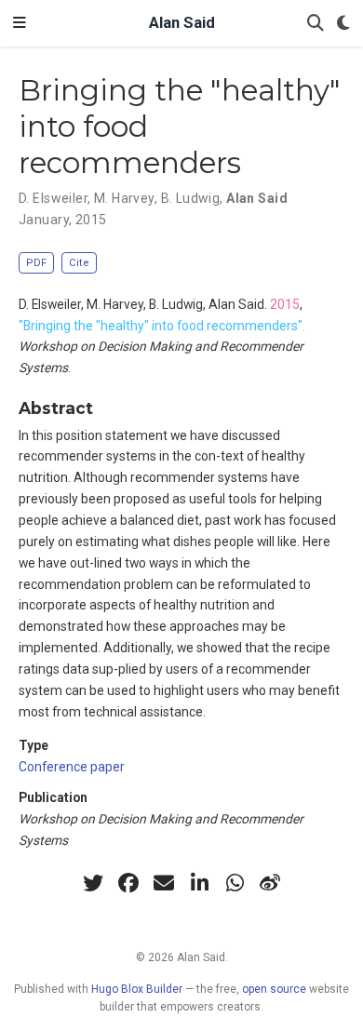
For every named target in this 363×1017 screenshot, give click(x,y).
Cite (79, 263)
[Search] (315, 23)
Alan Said (182, 23)
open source (274, 989)
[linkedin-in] (199, 883)
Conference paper (72, 766)
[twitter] (93, 883)
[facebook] (128, 883)
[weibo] (270, 883)
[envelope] (164, 883)
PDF (36, 263)
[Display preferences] (343, 23)
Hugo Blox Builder (136, 989)
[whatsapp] (235, 883)
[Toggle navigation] (19, 23)
